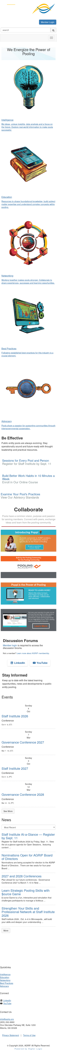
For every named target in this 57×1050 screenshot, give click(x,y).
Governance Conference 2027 (23, 742)
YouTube (42, 663)
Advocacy (4, 986)
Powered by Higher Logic (29, 1049)
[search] (53, 30)
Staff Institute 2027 (15, 768)
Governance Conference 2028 (23, 794)
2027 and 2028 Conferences (22, 876)
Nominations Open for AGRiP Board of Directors (27, 857)
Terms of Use (29, 1035)
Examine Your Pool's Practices (20, 495)
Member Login (47, 22)
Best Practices (6, 983)
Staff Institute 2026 (15, 716)
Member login (10, 645)
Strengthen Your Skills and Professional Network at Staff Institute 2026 (28, 911)
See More (8, 811)
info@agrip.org (7, 1019)
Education (4, 977)
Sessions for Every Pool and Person (26, 462)
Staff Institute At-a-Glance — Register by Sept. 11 (28, 836)
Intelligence (5, 974)
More (6, 930)
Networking (5, 980)
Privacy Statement (10, 1035)
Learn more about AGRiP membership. (33, 653)
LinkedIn (19, 663)
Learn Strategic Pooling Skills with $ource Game (26, 892)
